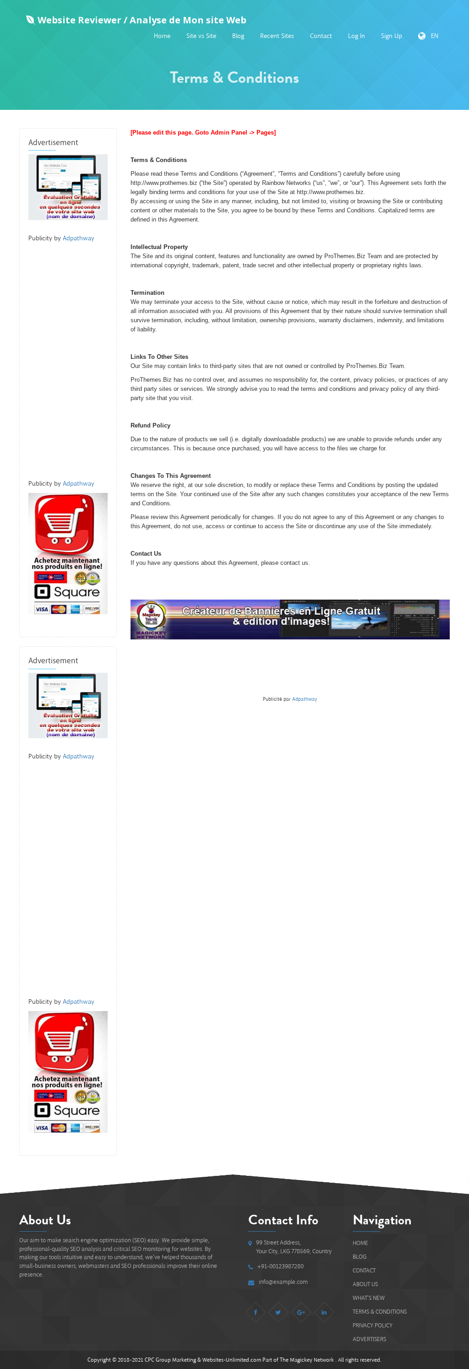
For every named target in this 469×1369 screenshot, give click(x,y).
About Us (365, 1284)
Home (162, 36)
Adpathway (78, 238)
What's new (369, 1298)
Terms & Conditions (380, 1311)
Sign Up (391, 36)
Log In (356, 36)
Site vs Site (201, 36)
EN (431, 36)
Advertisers (369, 1339)
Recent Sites (277, 36)
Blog (238, 36)
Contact (321, 36)
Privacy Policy (373, 1325)
